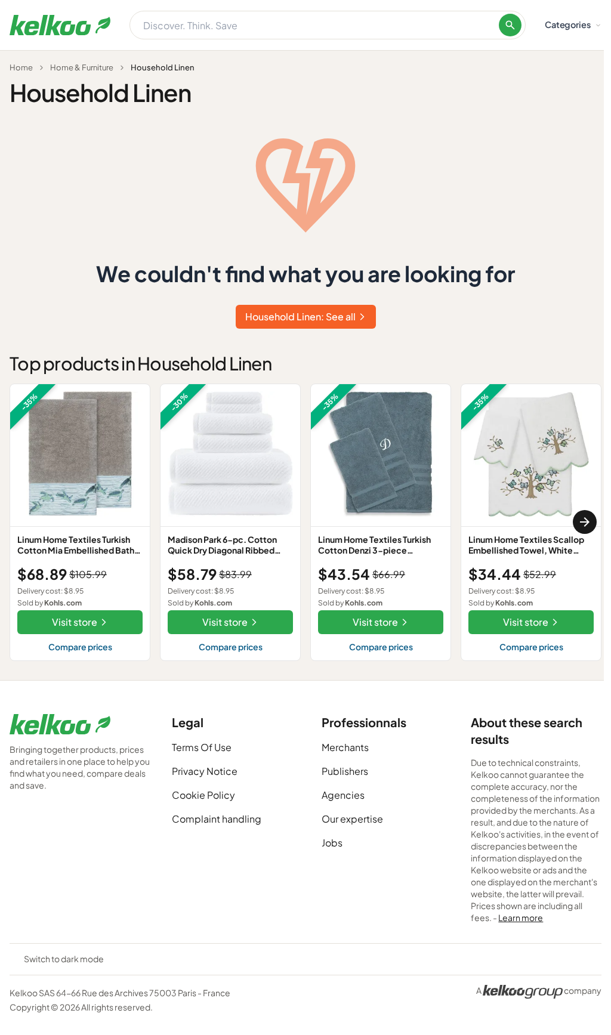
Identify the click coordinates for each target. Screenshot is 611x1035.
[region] (305, 522)
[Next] (585, 522)
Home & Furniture (81, 67)
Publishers (345, 771)
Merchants (345, 747)
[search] (510, 25)
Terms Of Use (202, 747)
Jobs (332, 842)
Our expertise (352, 818)
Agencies (343, 795)
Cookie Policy (203, 795)
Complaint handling (216, 818)
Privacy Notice (204, 771)
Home (21, 67)
